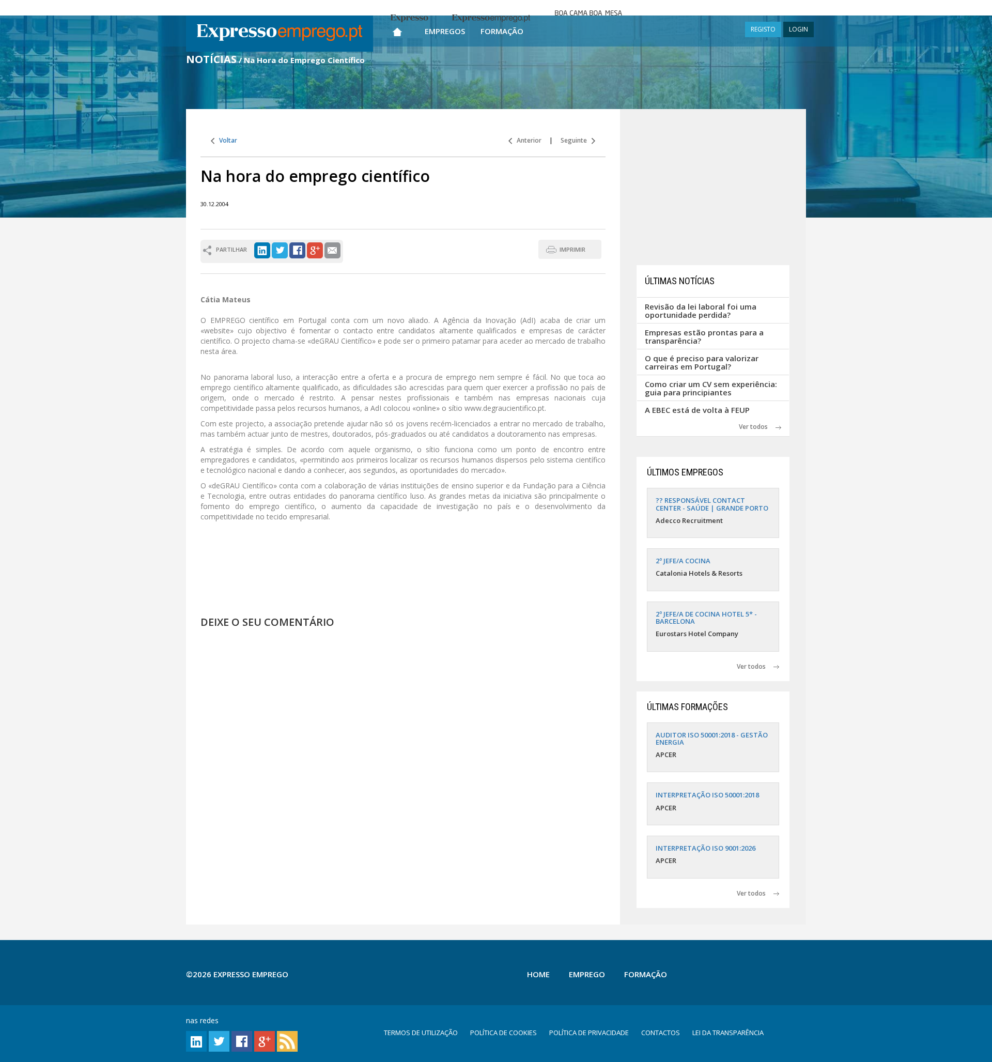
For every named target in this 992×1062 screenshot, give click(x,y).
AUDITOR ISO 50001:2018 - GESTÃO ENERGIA (712, 738)
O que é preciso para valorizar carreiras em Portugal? (701, 362)
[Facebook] (297, 249)
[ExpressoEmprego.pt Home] (279, 34)
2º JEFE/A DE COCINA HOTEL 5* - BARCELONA (706, 617)
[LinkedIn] (262, 249)
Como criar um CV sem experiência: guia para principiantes (711, 388)
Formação (502, 31)
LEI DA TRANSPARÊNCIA (728, 1032)
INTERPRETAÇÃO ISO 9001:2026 (705, 848)
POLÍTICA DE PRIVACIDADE (589, 1032)
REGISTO (763, 29)
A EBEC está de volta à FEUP (697, 410)
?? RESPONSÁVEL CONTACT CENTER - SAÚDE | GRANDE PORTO (712, 504)
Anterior (526, 140)
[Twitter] (280, 249)
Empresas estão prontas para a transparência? (704, 336)
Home (538, 974)
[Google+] (315, 249)
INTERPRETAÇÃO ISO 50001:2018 (707, 794)
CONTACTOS (660, 1032)
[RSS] (287, 1040)
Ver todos (757, 426)
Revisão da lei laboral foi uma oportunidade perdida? (700, 310)
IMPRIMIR (572, 249)
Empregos (445, 31)
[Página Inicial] (397, 30)
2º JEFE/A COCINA (683, 560)
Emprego (587, 974)
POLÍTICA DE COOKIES (503, 1032)
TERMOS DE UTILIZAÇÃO (421, 1032)
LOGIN (798, 29)
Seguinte (576, 140)
